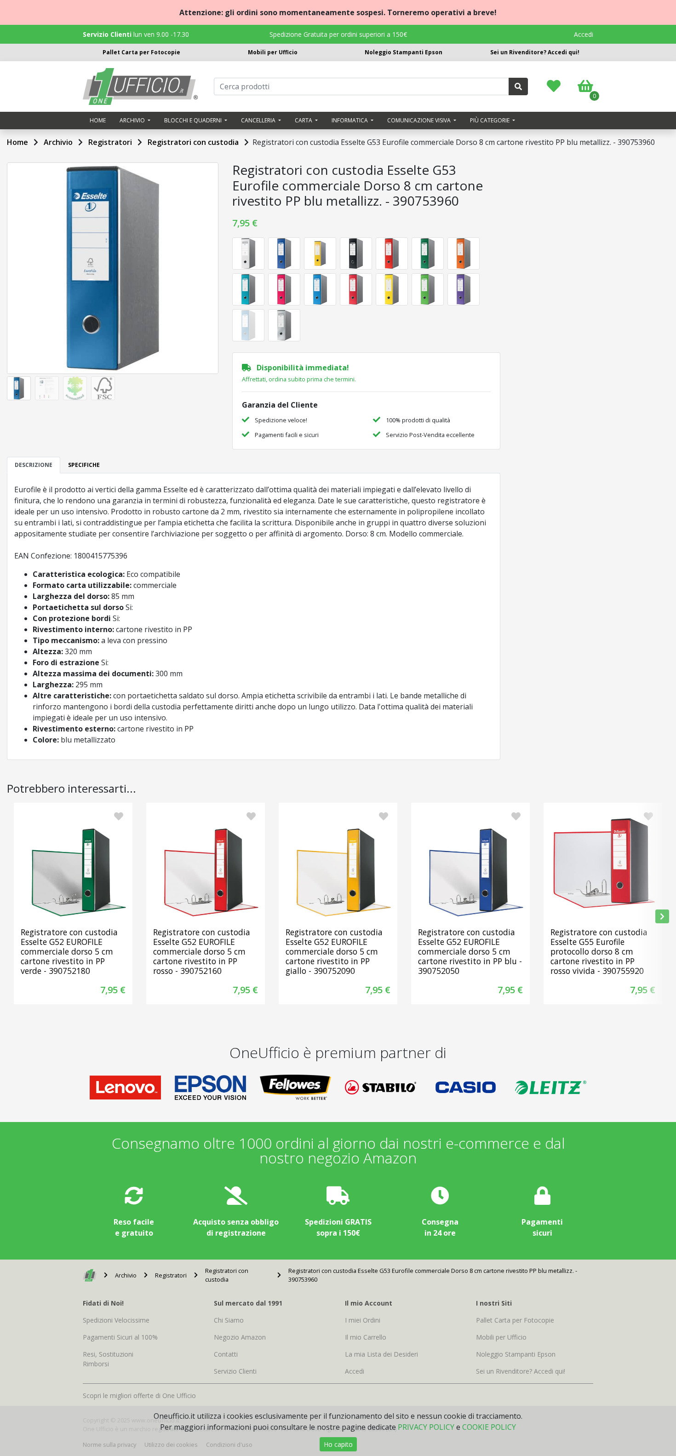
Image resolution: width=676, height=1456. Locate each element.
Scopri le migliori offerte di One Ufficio (139, 1395)
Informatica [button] (350, 120)
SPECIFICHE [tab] (84, 465)
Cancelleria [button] (259, 120)
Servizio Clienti (235, 1371)
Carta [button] (304, 120)
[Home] (90, 1275)
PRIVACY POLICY (426, 1427)
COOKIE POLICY (489, 1427)
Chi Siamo (229, 1320)
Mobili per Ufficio (273, 52)
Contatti (226, 1354)
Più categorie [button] (490, 120)
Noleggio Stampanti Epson (403, 52)
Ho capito (338, 1444)
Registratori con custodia (193, 142)
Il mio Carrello (365, 1337)
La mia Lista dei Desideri (381, 1354)
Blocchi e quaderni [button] (193, 120)
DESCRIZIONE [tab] (33, 465)
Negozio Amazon (240, 1337)
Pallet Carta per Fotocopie (141, 52)
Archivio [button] (133, 120)
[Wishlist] (554, 88)
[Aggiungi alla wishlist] (119, 816)
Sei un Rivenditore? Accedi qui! (534, 52)
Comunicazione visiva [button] (419, 120)
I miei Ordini (362, 1320)
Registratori (110, 142)
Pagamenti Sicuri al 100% (120, 1337)
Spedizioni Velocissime (116, 1320)
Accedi (583, 34)
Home (98, 120)
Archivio (58, 142)
